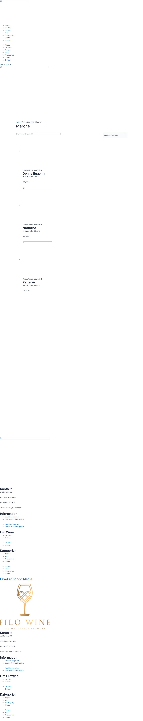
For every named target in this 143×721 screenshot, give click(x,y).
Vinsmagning (9, 35)
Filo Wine (8, 28)
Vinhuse (7, 30)
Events (7, 38)
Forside (7, 25)
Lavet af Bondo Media (16, 579)
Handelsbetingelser (12, 517)
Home (18, 122)
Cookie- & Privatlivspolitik (14, 519)
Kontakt (7, 40)
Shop (6, 33)
